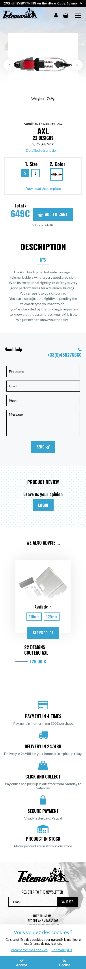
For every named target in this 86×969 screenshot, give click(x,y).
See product (43, 632)
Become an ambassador (43, 920)
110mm (34, 617)
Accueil (28, 123)
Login (43, 505)
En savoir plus (62, 950)
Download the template (43, 188)
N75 (37, 123)
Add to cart (56, 214)
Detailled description (42, 150)
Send (41, 447)
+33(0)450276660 (64, 354)
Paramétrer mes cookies (29, 950)
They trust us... (43, 915)
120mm (51, 617)
